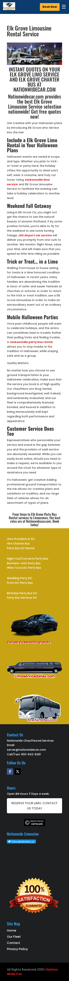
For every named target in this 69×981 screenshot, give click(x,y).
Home (11, 930)
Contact (13, 943)
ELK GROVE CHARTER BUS (39, 82)
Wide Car (14, 974)
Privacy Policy (17, 949)
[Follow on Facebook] (10, 771)
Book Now (50, 7)
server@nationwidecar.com (26, 750)
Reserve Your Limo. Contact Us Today (34, 806)
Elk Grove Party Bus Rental (33, 516)
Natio (51, 969)
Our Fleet (14, 936)
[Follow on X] (18, 771)
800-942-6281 (31, 754)
